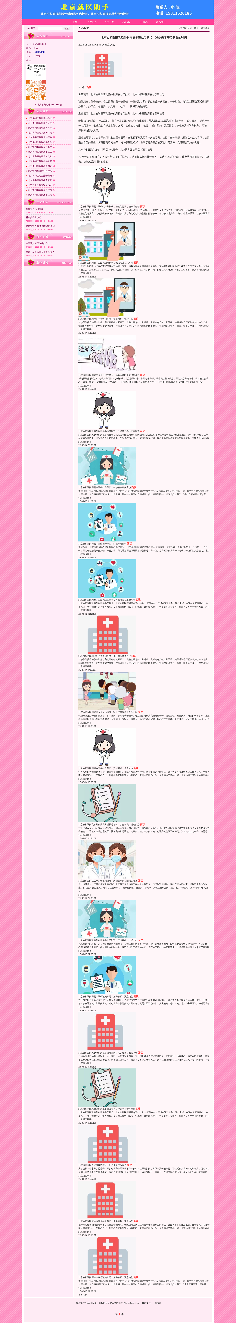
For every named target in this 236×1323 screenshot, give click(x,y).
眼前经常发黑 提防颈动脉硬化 (40, 225)
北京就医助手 (85, 216)
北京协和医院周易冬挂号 (40, 189)
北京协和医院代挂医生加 (40, 170)
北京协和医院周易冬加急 (40, 166)
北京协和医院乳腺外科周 (40, 118)
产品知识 (126, 21)
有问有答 (143, 21)
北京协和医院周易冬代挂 (40, 156)
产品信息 (92, 21)
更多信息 (82, 1294)
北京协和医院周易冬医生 (40, 137)
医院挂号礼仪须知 (34, 208)
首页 (75, 21)
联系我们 (161, 21)
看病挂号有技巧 (33, 217)
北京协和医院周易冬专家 (40, 161)
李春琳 (158, 1302)
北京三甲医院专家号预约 (40, 185)
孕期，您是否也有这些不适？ (40, 251)
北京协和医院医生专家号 (40, 175)
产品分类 (109, 21)
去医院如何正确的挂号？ (38, 243)
